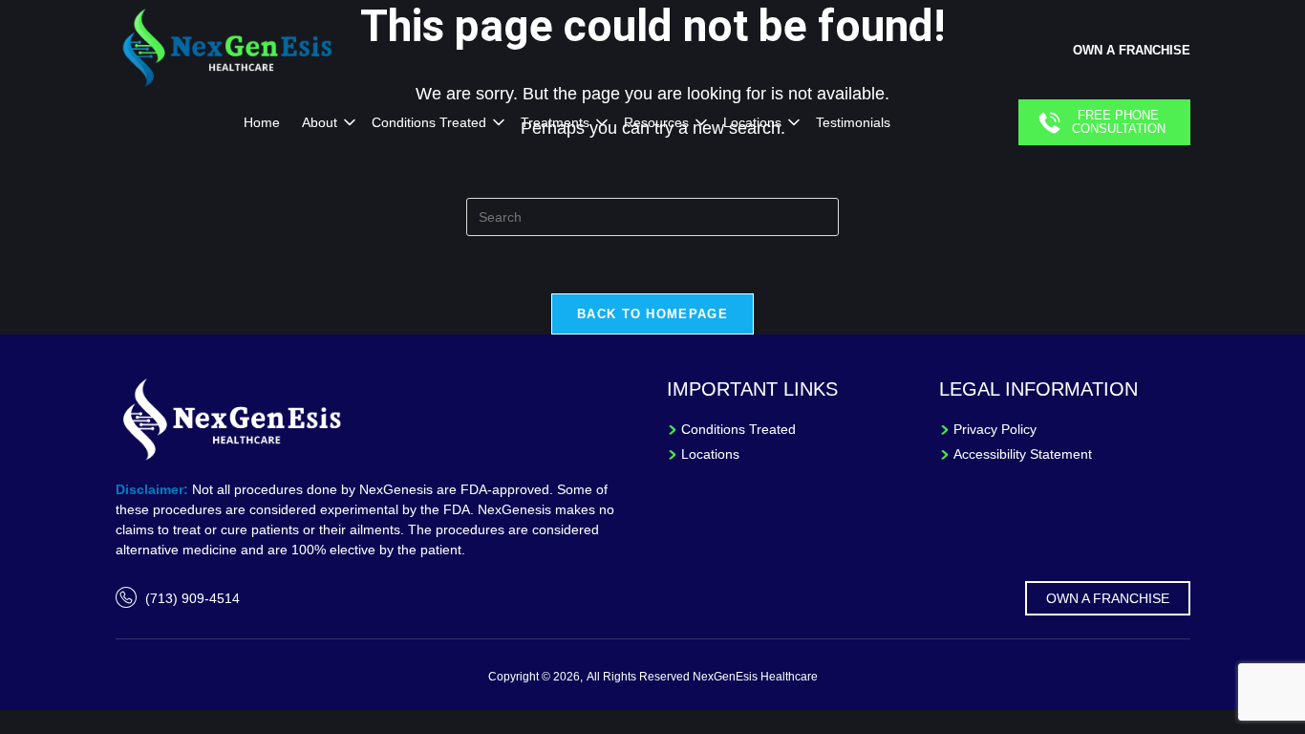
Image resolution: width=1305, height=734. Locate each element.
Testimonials (853, 122)
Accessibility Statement (1022, 454)
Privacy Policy (995, 429)
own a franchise (1131, 50)
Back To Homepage (652, 314)
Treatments (555, 122)
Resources (656, 122)
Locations (752, 122)
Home (262, 122)
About (319, 122)
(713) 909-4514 (192, 598)
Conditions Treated (429, 122)
